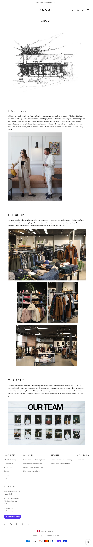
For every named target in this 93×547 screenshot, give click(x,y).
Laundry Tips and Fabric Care (33, 467)
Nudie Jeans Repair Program (60, 463)
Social (6, 478)
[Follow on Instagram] (11, 524)
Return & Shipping (10, 460)
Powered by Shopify (53, 536)
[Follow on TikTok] (22, 524)
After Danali (81, 460)
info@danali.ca (9, 511)
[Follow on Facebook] (5, 524)
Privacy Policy (8, 463)
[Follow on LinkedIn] (28, 524)
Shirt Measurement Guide (31, 471)
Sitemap (6, 475)
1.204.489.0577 (9, 508)
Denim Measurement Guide (32, 463)
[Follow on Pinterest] (16, 524)
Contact (6, 471)
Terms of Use (8, 467)
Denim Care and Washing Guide (34, 460)
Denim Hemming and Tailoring (61, 460)
